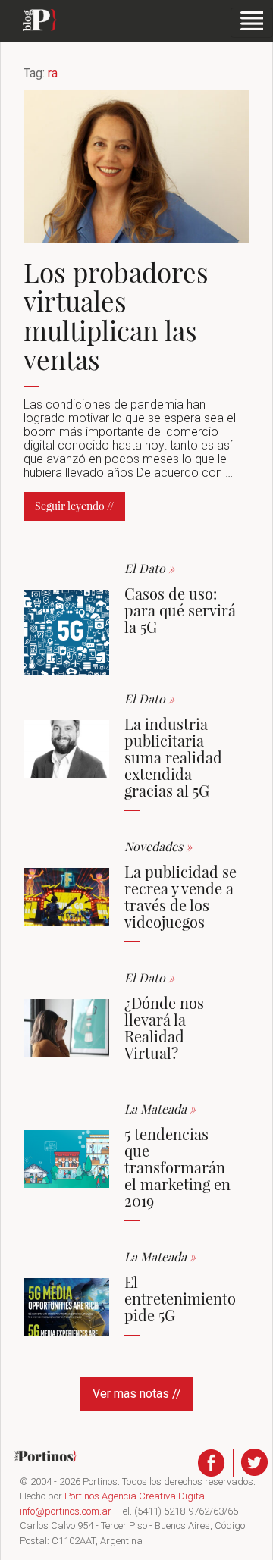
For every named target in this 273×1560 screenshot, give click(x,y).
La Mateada (160, 1109)
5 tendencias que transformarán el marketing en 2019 (177, 1167)
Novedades (158, 846)
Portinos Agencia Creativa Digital (135, 1496)
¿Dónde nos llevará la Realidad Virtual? (164, 1027)
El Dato (149, 568)
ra (53, 73)
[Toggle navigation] (252, 23)
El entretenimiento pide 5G (180, 1298)
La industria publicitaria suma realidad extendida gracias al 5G (173, 756)
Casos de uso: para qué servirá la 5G (180, 610)
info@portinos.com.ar (65, 1511)
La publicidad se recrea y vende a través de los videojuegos (180, 896)
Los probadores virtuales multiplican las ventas (116, 315)
